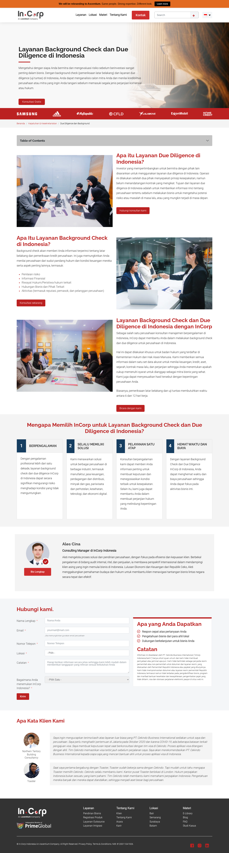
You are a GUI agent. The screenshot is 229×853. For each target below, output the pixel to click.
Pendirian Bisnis (92, 813)
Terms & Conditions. (102, 844)
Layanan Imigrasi (92, 825)
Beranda (21, 123)
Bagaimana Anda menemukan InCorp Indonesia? (29, 684)
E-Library (188, 813)
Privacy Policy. (85, 844)
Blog (185, 817)
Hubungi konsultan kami (132, 210)
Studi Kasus (189, 825)
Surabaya (155, 821)
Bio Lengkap (38, 571)
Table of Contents (32, 140)
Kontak (141, 15)
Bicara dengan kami (130, 408)
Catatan (22, 662)
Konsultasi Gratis (31, 101)
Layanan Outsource (94, 821)
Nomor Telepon (26, 643)
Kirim (23, 696)
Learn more (162, 4)
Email (20, 630)
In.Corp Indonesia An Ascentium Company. (39, 844)
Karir (119, 825)
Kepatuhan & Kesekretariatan (42, 123)
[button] (207, 15)
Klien (119, 813)
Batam (153, 825)
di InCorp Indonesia (103, 550)
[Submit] (194, 15)
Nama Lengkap (26, 620)
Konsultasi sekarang (31, 302)
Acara (119, 821)
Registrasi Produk (93, 817)
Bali (152, 813)
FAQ (185, 821)
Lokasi (21, 653)
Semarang (155, 817)
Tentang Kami (124, 817)
